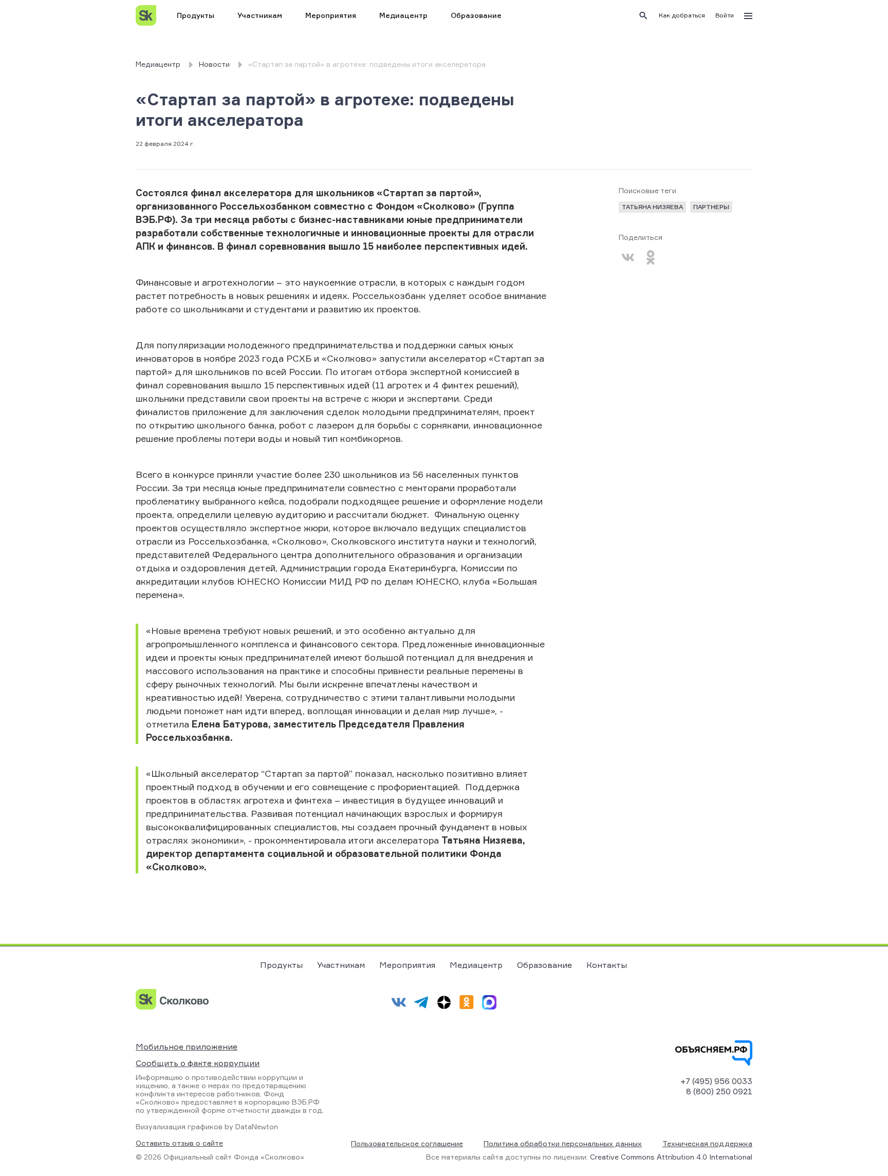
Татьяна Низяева (652, 207)
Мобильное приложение (186, 1046)
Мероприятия (330, 15)
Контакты (606, 965)
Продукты (195, 15)
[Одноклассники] (650, 257)
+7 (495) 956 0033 (716, 1081)
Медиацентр (403, 15)
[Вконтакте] (628, 257)
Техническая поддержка (707, 1143)
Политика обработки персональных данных (563, 1143)
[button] (682, 15)
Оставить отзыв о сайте (179, 1143)
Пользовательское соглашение (407, 1143)
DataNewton (256, 1126)
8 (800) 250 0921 (719, 1091)
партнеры (711, 207)
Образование (476, 15)
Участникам (259, 15)
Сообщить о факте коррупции (198, 1063)
